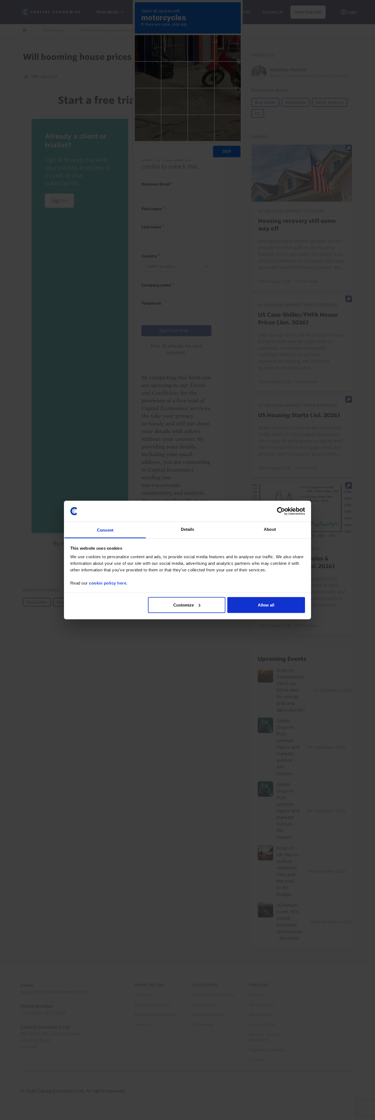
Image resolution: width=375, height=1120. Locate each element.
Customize (183, 604)
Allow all (266, 604)
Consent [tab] (105, 530)
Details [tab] (187, 529)
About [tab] (270, 529)
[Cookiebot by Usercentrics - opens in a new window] (281, 511)
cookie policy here (107, 583)
